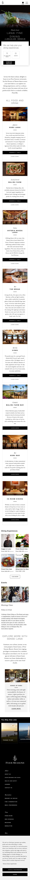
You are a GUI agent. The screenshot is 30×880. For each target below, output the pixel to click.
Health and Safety (11, 780)
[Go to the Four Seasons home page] (3, 2)
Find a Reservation (11, 801)
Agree (15, 874)
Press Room (8, 815)
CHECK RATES (9, 62)
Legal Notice (13, 863)
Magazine (8, 822)
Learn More (15, 156)
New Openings (9, 819)
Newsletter (8, 826)
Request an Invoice (11, 798)
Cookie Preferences (15, 869)
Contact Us (21, 38)
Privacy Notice (6, 863)
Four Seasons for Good (12, 777)
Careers (7, 784)
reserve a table (15, 152)
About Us (8, 774)
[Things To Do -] (9, 733)
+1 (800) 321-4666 (10, 38)
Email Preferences (11, 805)
